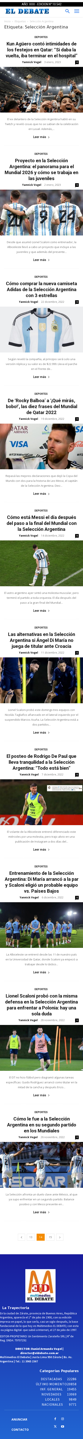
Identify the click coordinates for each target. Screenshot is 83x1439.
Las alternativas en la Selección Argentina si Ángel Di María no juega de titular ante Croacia (41, 640)
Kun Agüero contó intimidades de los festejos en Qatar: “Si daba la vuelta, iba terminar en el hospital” (41, 49)
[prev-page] (21, 1237)
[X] (55, 1426)
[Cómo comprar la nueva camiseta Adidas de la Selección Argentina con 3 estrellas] (41, 329)
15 (50, 1237)
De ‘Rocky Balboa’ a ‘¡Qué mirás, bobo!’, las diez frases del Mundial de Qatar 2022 (41, 406)
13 (30, 1237)
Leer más (39, 137)
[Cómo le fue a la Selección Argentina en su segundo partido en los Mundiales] (41, 1165)
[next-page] (59, 1237)
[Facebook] (55, 1419)
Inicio (7, 21)
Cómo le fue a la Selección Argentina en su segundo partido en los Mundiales (41, 1124)
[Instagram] (62, 1419)
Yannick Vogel (31, 62)
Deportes (41, 37)
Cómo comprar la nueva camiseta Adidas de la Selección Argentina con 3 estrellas (41, 289)
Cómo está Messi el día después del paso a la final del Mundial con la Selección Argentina (42, 523)
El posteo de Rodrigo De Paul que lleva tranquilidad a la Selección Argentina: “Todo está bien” (41, 762)
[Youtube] (62, 1426)
